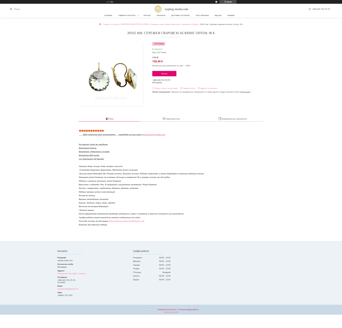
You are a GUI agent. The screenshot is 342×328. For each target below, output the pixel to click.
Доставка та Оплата (180, 15)
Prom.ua (184, 307)
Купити (164, 74)
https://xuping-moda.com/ (153, 134)
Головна (108, 15)
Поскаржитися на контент (167, 310)
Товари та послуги (126, 15)
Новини (231, 15)
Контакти (161, 15)
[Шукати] (11, 9)
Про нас (147, 15)
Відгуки (218, 15)
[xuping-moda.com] (158, 9)
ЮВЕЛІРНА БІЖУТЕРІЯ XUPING (135, 24)
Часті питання (202, 15)
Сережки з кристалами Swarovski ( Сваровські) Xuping (174, 24)
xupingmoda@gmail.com (67, 289)
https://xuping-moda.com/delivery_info (126, 221)
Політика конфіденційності (188, 310)
